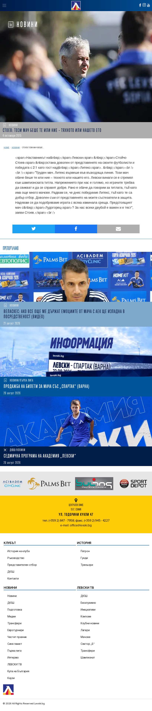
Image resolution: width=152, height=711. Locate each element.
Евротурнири (15, 630)
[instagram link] (144, 5)
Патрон (85, 551)
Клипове (86, 616)
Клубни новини (90, 623)
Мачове (85, 636)
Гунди (84, 557)
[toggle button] (4, 5)
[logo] (75, 5)
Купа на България (18, 671)
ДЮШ (10, 571)
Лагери (85, 630)
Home (6, 148)
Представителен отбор (22, 564)
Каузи (11, 678)
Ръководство (15, 557)
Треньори (87, 564)
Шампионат (88, 657)
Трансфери (14, 623)
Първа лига (14, 650)
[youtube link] (148, 5)
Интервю (13, 657)
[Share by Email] (118, 229)
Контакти (13, 578)
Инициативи (88, 609)
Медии (11, 616)
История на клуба (18, 551)
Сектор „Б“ (87, 643)
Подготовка (14, 609)
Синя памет (14, 643)
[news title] (76, 277)
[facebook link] (140, 5)
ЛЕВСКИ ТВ (14, 664)
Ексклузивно (88, 602)
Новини (16, 148)
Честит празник (17, 636)
